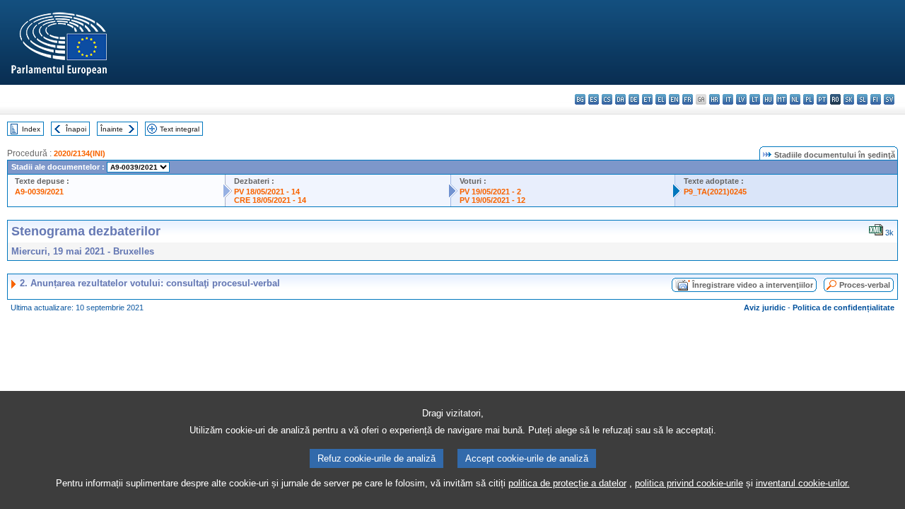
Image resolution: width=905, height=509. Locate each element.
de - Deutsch (634, 99)
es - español (593, 99)
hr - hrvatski (714, 99)
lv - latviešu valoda (741, 99)
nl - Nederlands (795, 99)
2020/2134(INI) (79, 153)
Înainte (111, 129)
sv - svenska (889, 99)
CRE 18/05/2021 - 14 (270, 200)
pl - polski (808, 99)
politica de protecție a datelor (567, 483)
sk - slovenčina (848, 99)
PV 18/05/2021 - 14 (267, 191)
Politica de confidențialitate (843, 307)
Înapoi (76, 129)
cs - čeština (607, 99)
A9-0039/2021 (39, 191)
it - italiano (728, 99)
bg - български (580, 99)
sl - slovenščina (862, 99)
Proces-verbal (864, 285)
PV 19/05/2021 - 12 (492, 200)
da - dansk (620, 99)
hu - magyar (768, 99)
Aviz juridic (765, 307)
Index (31, 129)
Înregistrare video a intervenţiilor (752, 285)
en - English (674, 99)
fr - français (687, 99)
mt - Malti (781, 99)
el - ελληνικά (660, 99)
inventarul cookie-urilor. (803, 483)
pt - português (822, 99)
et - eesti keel (647, 99)
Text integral (179, 129)
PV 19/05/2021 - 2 (490, 191)
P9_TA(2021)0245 (715, 191)
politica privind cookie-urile (689, 483)
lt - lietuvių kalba (754, 99)
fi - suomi (875, 99)
